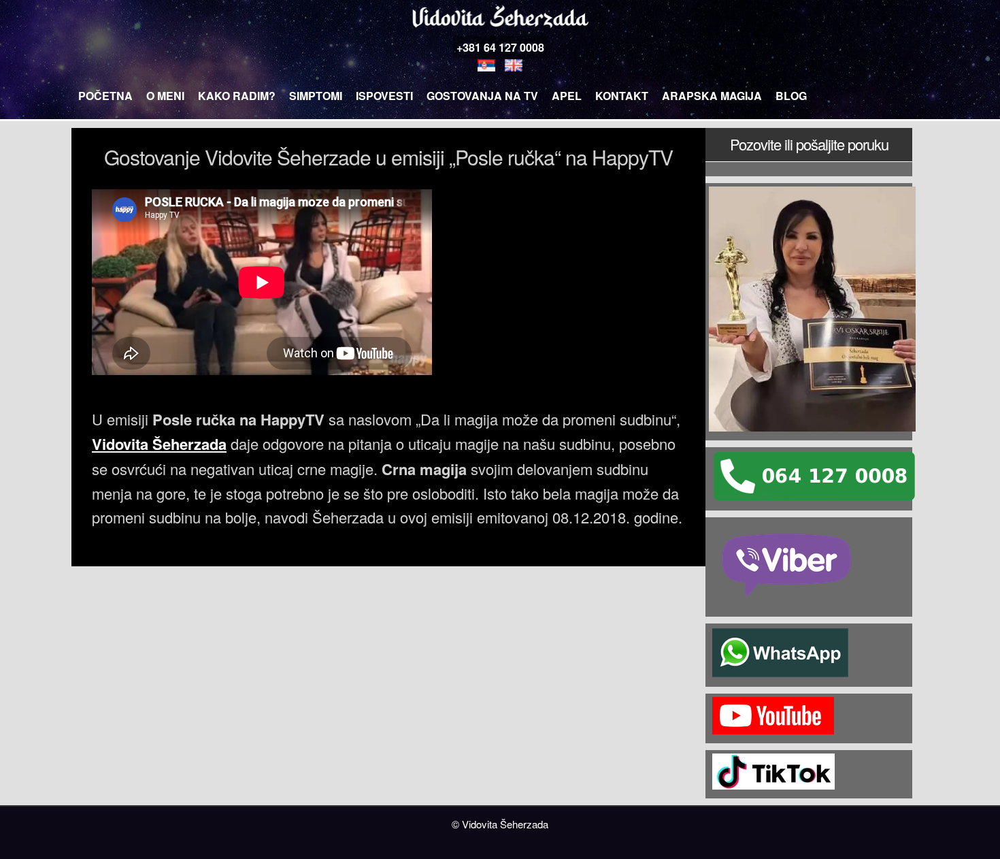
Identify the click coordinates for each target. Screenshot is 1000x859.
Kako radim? (237, 95)
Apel (567, 95)
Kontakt (621, 95)
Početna (105, 95)
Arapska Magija (712, 95)
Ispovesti (384, 95)
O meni (165, 95)
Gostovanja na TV (482, 95)
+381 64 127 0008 (500, 47)
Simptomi (315, 95)
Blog (791, 95)
